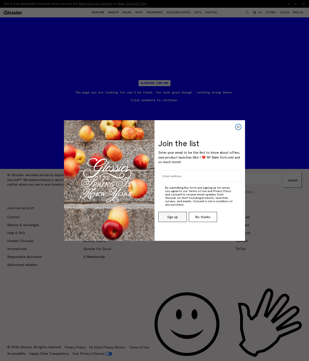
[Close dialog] (238, 127)
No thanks (203, 217)
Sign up (172, 217)
